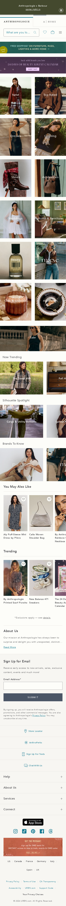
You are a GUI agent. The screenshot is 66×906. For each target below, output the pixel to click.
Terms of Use (29, 881)
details (47, 617)
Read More (10, 647)
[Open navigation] (60, 32)
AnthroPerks (35, 742)
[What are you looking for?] (35, 32)
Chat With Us (35, 765)
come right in (33, 9)
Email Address (12, 679)
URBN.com (30, 888)
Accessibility (15, 888)
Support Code (46, 888)
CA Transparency (48, 881)
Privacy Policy (38, 715)
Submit (33, 697)
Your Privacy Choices (33, 894)
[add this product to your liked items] (23, 499)
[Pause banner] (61, 10)
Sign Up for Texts (35, 754)
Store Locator (36, 731)
